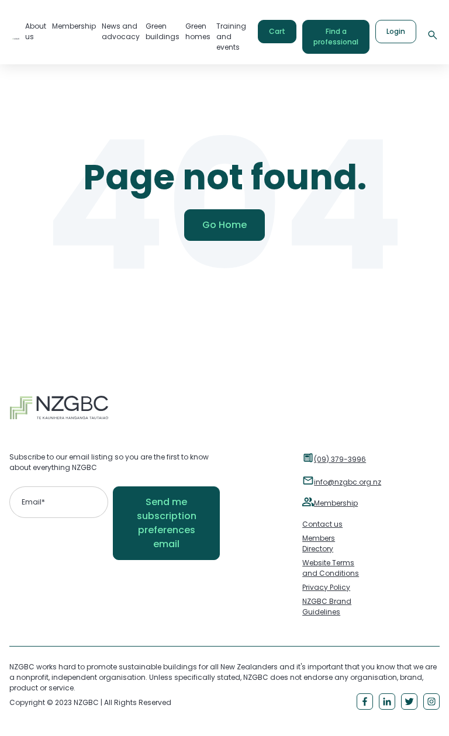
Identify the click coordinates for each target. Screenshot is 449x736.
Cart (277, 31)
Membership (336, 503)
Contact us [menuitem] (322, 524)
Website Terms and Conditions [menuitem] (330, 568)
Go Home (224, 224)
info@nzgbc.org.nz (347, 482)
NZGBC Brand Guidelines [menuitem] (326, 606)
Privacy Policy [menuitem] (326, 587)
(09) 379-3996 (340, 459)
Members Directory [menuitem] (318, 543)
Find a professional (335, 36)
